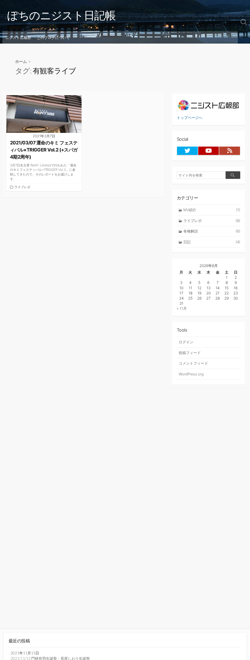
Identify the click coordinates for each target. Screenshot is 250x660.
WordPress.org (191, 374)
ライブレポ (22, 187)
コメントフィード (193, 363)
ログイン (186, 342)
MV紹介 (211, 210)
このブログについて (53, 37)
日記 (211, 242)
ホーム (21, 61)
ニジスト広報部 (18, 37)
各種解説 (211, 231)
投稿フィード (190, 352)
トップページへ (189, 117)
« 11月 (182, 308)
